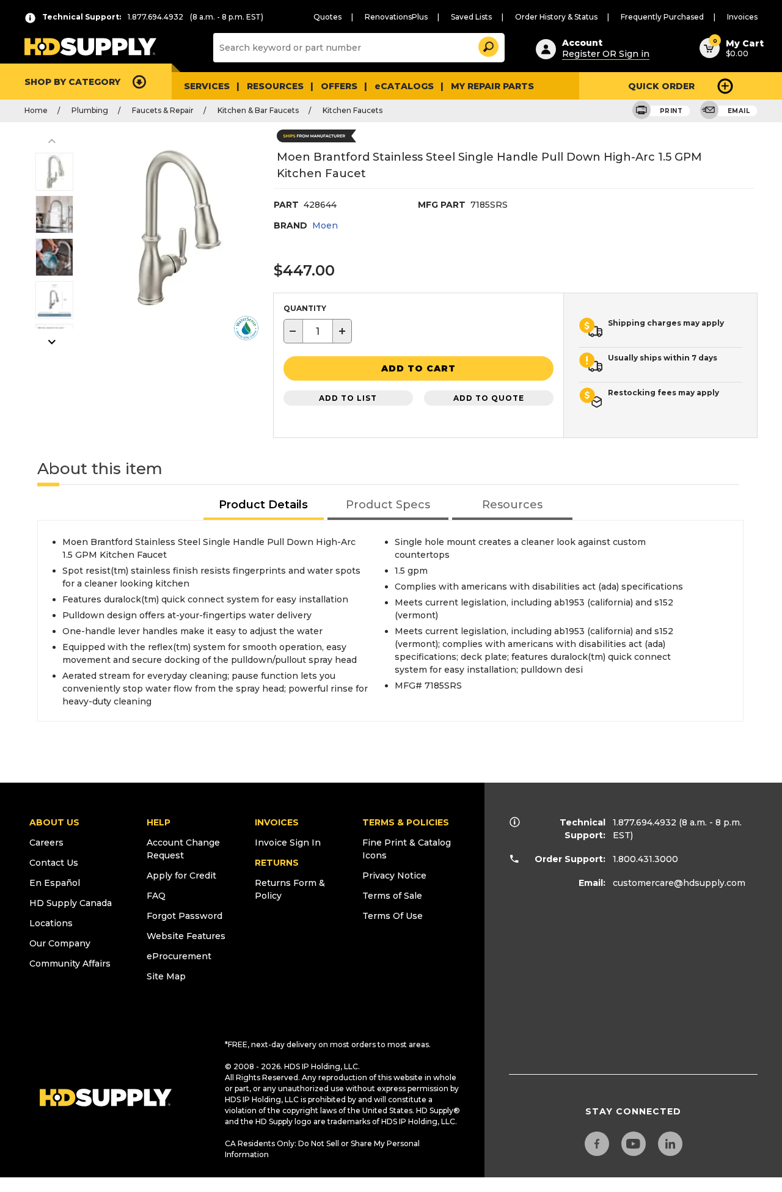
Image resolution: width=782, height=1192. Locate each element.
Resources (275, 86)
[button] (487, 45)
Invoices (742, 16)
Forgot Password (184, 915)
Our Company (59, 943)
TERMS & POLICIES (405, 822)
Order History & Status (556, 16)
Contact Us (53, 862)
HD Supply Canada (70, 903)
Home (36, 110)
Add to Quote (488, 398)
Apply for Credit (181, 875)
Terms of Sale (392, 895)
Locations (51, 923)
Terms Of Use (392, 915)
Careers (46, 842)
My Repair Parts (492, 86)
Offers (339, 86)
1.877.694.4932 (644, 822)
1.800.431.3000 (645, 859)
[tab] (263, 505)
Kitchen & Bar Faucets (258, 110)
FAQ (156, 895)
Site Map (166, 976)
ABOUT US (54, 822)
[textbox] (317, 331)
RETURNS (277, 862)
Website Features (186, 936)
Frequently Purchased (662, 16)
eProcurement (179, 956)
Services (207, 86)
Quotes (327, 16)
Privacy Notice (394, 875)
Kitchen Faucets (352, 110)
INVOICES (277, 822)
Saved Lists (471, 16)
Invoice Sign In (288, 842)
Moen (325, 225)
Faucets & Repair (163, 110)
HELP (158, 822)
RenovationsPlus (396, 16)
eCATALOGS (404, 86)
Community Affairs (70, 963)
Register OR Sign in (605, 53)
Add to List (348, 398)
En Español (54, 882)
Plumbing (89, 110)
